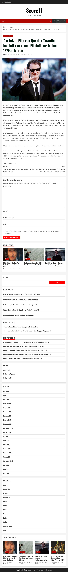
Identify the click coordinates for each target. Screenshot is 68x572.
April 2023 (6, 469)
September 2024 (8, 428)
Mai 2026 (6, 391)
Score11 (34, 10)
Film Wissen (6, 497)
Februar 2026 (7, 404)
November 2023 (7, 453)
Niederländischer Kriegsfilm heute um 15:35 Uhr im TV (18, 315)
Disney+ (5, 493)
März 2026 (6, 400)
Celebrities (6, 489)
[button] (3, 21)
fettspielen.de (7, 378)
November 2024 (7, 424)
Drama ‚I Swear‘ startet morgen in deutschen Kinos (23, 327)
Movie (5, 36)
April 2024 (6, 441)
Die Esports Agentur (9, 374)
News (10, 36)
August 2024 (7, 432)
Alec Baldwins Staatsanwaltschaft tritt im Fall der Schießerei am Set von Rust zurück (50, 169)
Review (5, 518)
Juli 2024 (6, 436)
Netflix (5, 506)
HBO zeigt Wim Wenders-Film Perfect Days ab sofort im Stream (11, 265)
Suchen (5, 278)
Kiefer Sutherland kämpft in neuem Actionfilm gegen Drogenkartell (31, 331)
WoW (4, 530)
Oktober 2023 (7, 457)
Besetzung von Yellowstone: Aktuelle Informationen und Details (21, 346)
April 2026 (6, 395)
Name (5, 211)
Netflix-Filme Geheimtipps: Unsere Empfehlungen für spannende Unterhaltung (25, 354)
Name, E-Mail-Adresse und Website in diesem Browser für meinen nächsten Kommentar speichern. (32, 232)
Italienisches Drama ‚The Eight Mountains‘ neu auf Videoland (33, 264)
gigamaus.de (6, 370)
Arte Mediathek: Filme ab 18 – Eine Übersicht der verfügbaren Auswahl (23, 342)
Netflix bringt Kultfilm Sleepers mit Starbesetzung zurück (54, 264)
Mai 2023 (6, 465)
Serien (5, 522)
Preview (5, 514)
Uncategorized (7, 526)
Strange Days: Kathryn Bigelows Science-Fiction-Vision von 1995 (21, 310)
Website (5, 225)
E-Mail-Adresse (8, 218)
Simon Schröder (10, 55)
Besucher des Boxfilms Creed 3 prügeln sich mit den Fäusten (20, 358)
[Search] (50, 21)
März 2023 (6, 473)
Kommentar (7, 186)
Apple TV (5, 485)
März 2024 (6, 445)
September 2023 (8, 461)
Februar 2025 (7, 420)
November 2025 (7, 416)
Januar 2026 (6, 408)
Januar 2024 (7, 449)
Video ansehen (61, 21)
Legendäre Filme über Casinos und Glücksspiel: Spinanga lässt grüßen (23, 350)
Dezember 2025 (7, 412)
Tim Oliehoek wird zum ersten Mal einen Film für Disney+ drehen (18, 169)
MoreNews (40, 570)
